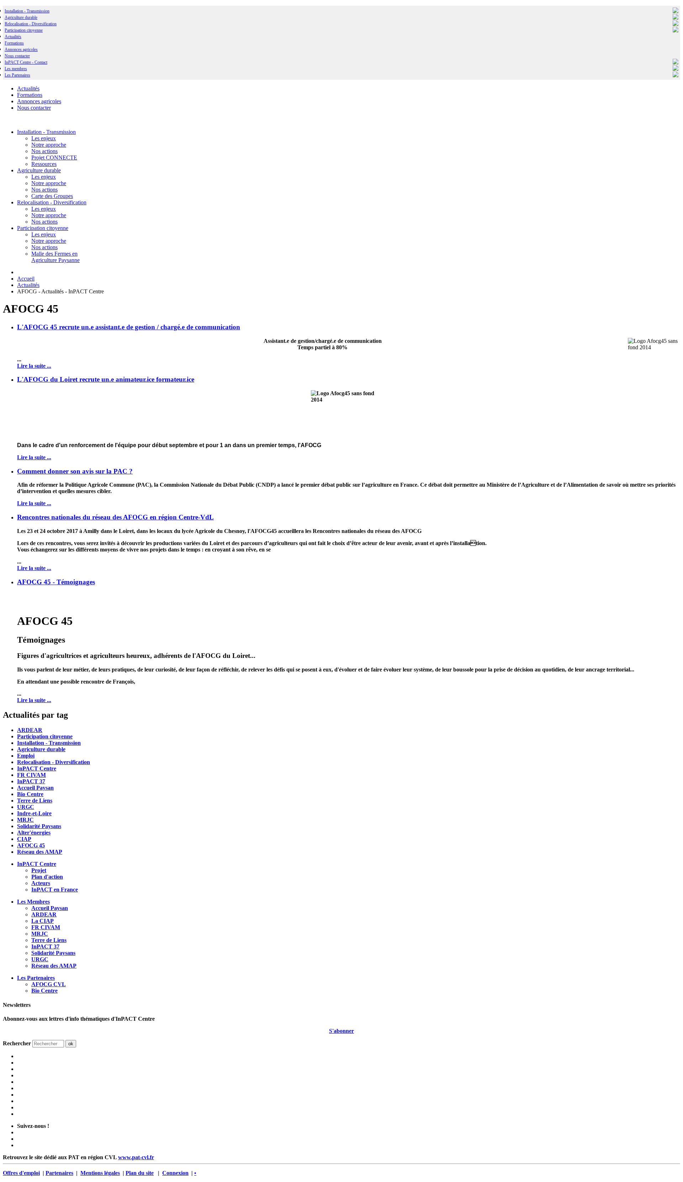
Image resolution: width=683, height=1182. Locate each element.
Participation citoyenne (24, 30)
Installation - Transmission (27, 11)
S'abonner (341, 1031)
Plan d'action (47, 877)
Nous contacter (17, 55)
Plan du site (140, 1173)
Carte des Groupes (52, 196)
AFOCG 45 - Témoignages (56, 582)
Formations (14, 43)
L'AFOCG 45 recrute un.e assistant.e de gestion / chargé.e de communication (128, 327)
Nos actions (44, 151)
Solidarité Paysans (39, 826)
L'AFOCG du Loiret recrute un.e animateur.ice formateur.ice (105, 379)
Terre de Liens (34, 800)
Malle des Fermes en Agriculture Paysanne (55, 257)
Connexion (175, 1173)
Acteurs (40, 883)
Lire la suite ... (34, 366)
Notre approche (48, 145)
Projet (38, 870)
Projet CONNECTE (54, 158)
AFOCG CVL (48, 984)
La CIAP (42, 921)
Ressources (44, 164)
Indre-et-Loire (34, 813)
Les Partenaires (36, 978)
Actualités (13, 36)
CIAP (24, 839)
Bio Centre (30, 794)
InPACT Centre (36, 768)
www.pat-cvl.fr (136, 1157)
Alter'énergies (34, 833)
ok (70, 1043)
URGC (25, 807)
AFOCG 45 (31, 845)
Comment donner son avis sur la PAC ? (75, 471)
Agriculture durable (21, 17)
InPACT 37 (31, 781)
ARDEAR (29, 730)
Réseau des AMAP (39, 852)
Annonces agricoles (21, 49)
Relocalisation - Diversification (31, 23)
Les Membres (33, 902)
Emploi (26, 756)
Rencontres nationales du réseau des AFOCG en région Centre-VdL (115, 517)
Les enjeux (43, 138)
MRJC (25, 820)
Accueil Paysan (35, 788)
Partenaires (59, 1173)
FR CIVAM (31, 775)
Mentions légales (100, 1173)
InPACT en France (54, 889)
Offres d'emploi (21, 1173)
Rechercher (17, 1043)
